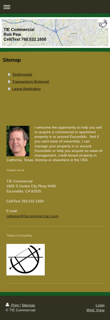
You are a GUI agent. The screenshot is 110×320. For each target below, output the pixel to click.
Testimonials (22, 74)
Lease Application (26, 89)
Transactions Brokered (30, 81)
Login (100, 305)
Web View (95, 310)
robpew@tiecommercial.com (32, 216)
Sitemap (28, 305)
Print (15, 305)
